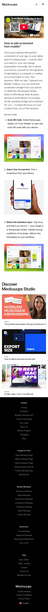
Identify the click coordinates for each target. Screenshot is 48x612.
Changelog (24, 435)
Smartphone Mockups (24, 503)
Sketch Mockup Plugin (24, 459)
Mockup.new (24, 474)
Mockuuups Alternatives (24, 539)
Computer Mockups (24, 507)
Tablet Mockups (24, 511)
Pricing (24, 407)
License (24, 567)
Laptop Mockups (24, 514)
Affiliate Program (24, 431)
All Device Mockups (24, 491)
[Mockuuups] (17, 4)
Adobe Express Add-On (24, 467)
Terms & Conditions (24, 595)
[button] (36, 4)
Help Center (24, 560)
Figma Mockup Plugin (24, 455)
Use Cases (24, 423)
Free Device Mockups (24, 499)
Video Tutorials (24, 563)
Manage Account (24, 575)
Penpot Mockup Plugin (24, 463)
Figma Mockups (24, 495)
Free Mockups (24, 531)
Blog (24, 438)
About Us (24, 427)
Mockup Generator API (24, 415)
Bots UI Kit (24, 543)
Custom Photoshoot (24, 419)
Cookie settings (24, 591)
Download (24, 411)
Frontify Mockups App (24, 471)
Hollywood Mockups (24, 535)
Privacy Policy (24, 599)
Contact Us (24, 571)
